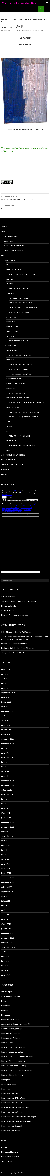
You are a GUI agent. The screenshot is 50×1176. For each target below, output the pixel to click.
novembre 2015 (7, 743)
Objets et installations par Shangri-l (24, 308)
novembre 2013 (7, 785)
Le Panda (9, 279)
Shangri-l (10, 293)
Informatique (6, 992)
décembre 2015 (7, 739)
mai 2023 (4, 683)
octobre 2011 (6, 887)
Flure (8, 265)
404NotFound (12, 350)
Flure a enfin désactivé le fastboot (14, 615)
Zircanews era (10, 317)
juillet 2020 (5, 697)
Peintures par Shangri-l (18, 298)
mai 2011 (4, 910)
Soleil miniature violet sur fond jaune (17, 198)
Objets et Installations (13, 250)
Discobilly (10, 322)
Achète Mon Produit (21, 643)
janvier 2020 (6, 702)
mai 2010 (4, 965)
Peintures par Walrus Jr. (18, 341)
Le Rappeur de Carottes (15, 384)
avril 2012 (5, 859)
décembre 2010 (7, 933)
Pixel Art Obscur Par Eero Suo (21, 365)
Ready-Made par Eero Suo (19, 369)
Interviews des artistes (10, 460)
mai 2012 (4, 854)
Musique (4, 1010)
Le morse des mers (13, 269)
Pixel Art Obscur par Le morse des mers (17, 1056)
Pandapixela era (10, 260)
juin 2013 (5, 799)
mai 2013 (4, 804)
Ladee (8, 431)
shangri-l (4, 643)
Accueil (4, 227)
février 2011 (6, 924)
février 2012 (6, 868)
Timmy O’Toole (12, 331)
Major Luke (11, 388)
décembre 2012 (7, 822)
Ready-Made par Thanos (18, 289)
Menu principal (47, 3)
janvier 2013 (6, 817)
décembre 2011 (7, 878)
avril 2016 (5, 720)
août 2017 (5, 706)
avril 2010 (5, 970)
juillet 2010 (5, 956)
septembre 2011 (8, 891)
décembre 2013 (7, 780)
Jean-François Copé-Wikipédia (18, 374)
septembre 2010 (8, 947)
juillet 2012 (5, 845)
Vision (8, 207)
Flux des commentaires (10, 1156)
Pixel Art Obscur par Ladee (19, 436)
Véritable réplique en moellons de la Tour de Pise (20, 601)
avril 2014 (5, 771)
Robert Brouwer (7, 632)
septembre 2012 (8, 836)
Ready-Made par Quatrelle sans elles (23, 417)
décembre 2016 (7, 711)
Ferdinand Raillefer (8, 648)
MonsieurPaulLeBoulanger (17, 398)
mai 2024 (4, 679)
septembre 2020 (8, 693)
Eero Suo (10, 360)
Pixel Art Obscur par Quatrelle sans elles (25, 412)
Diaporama (5, 474)
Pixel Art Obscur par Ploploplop (22, 445)
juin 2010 (5, 961)
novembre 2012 (7, 827)
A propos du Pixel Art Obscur (13, 455)
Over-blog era (10, 346)
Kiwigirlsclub (12, 327)
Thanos (9, 284)
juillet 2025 (5, 669)
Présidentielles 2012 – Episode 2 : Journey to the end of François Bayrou (25, 637)
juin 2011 (5, 905)
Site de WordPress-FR (10, 1161)
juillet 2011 (5, 901)
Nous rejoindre (7, 469)
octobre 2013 (6, 790)
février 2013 (6, 813)
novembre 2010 (7, 938)
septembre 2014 (8, 757)
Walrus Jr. (10, 336)
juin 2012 (5, 850)
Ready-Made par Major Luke (20, 393)
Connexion (5, 1147)
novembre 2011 (7, 882)
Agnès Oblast (6, 636)
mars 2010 (5, 975)
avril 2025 (5, 674)
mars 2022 (5, 688)
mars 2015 (5, 753)
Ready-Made (8, 241)
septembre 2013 (8, 794)
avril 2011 (5, 915)
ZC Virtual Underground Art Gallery (20, 3)
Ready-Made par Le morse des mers (22, 274)
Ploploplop (11, 441)
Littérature (5, 1005)
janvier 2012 (6, 873)
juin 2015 (5, 748)
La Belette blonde (13, 379)
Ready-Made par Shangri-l (19, 312)
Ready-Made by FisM (9, 1093)
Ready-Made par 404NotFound (21, 355)
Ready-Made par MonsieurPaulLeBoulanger (26, 403)
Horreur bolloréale (8, 606)
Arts (3, 231)
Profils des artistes (8, 1084)
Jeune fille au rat (27, 648)
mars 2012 (5, 864)
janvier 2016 (6, 734)
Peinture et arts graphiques (14, 19)
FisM (8, 450)
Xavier (9, 422)
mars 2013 (5, 808)
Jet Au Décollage (25, 632)
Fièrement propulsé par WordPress (13, 1173)
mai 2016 (4, 716)
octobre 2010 (6, 942)
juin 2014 (5, 762)
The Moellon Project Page (12, 464)
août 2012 (5, 841)
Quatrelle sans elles (14, 407)
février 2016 (6, 730)
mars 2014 (5, 776)
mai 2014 (4, 767)
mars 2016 (5, 725)
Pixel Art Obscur (10, 236)
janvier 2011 (6, 928)
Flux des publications (9, 1152)
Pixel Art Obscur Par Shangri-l (21, 303)
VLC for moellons (8, 596)
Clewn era (8, 426)
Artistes (4, 255)
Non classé (5, 1015)
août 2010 (5, 952)
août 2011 (5, 896)
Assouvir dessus (7, 610)
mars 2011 (5, 919)
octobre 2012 (6, 831)
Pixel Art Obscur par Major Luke (14, 1061)
